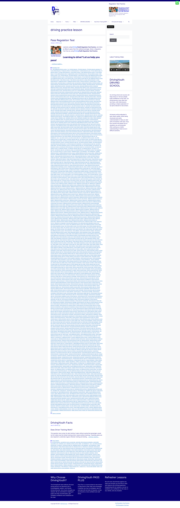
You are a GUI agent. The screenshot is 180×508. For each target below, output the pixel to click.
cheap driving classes (61, 159)
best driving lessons (86, 130)
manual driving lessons (66, 358)
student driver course (71, 399)
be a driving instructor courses (82, 119)
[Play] (111, 69)
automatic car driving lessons (77, 107)
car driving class (62, 139)
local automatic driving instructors (84, 351)
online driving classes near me (93, 372)
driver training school (56, 249)
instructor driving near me (92, 338)
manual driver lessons (86, 355)
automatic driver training (60, 110)
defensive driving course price (94, 206)
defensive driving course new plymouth (72, 203)
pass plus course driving (88, 375)
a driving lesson (93, 81)
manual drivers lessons (97, 355)
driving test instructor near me (74, 323)
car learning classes (62, 148)
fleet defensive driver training (64, 331)
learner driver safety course (94, 346)
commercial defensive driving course (59, 169)
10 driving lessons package (93, 69)
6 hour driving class (69, 78)
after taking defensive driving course (63, 99)
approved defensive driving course (67, 101)
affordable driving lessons (65, 98)
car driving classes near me (72, 139)
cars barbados (83, 151)
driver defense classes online (94, 233)
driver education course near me (81, 236)
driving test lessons (86, 323)
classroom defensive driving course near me (79, 168)
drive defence (76, 230)
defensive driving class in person (84, 189)
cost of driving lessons (93, 174)
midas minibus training (59, 361)
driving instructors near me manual (92, 290)
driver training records (91, 451)
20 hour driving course (93, 73)
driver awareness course (85, 232)
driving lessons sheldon (79, 314)
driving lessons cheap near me (68, 459)
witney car (84, 410)
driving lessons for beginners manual (70, 306)
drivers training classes (95, 255)
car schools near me (58, 151)
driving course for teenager (84, 268)
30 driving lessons (73, 75)
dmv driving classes (81, 226)
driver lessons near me (78, 241)
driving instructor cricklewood (84, 279)
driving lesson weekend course (62, 296)
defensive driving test (66, 220)
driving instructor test (64, 285)
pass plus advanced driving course (65, 375)
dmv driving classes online (57, 227)
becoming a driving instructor (57, 121)
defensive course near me (83, 183)
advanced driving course (56, 90)
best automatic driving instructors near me (80, 124)
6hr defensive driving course (95, 78)
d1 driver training (96, 178)
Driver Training (55, 440)
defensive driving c (70, 188)
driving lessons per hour (80, 312)
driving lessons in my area (70, 308)
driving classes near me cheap (78, 264)
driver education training (90, 238)
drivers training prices (86, 256)
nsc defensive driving (60, 369)
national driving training (89, 364)
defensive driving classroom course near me (79, 192)
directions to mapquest (60, 223)
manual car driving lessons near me (90, 354)
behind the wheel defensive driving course (81, 122)
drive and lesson (68, 230)
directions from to (77, 446)
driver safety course (57, 244)
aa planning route (70, 83)
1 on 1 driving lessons (72, 69)
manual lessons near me (79, 360)
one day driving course (89, 370)
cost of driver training (66, 174)
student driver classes (93, 398)
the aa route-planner (96, 402)
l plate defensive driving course (80, 343)
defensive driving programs (80, 217)
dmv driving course (68, 227)
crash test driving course (86, 178)
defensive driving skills (89, 218)
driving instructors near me (60, 290)
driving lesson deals (71, 293)
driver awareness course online (64, 233)
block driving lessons (56, 134)
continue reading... (57, 64)
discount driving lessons (72, 223)
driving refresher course (85, 319)
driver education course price (61, 238)
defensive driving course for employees (69, 197)
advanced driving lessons (82, 95)
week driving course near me (84, 408)
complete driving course (86, 169)
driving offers (69, 317)
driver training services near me (68, 249)
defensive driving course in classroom (78, 200)
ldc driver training (92, 343)
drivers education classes (93, 250)
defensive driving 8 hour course (58, 188)
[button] (119, 66)
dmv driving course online (79, 227)
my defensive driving (90, 363)
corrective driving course (95, 171)
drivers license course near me (68, 255)
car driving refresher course (63, 145)
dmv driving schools (59, 229)
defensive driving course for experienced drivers (90, 197)
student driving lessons (56, 401)
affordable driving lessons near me (80, 98)
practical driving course (90, 378)
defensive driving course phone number (77, 206)
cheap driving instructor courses (62, 160)
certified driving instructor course (63, 154)
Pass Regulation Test (63, 40)
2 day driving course (75, 72)
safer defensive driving (63, 392)
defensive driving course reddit (58, 207)
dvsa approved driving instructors (77, 326)
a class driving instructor (90, 79)
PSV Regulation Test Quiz (122, 505)
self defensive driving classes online (78, 393)
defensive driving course (56, 194)
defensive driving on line (91, 215)
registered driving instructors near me (65, 389)
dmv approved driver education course (87, 223)
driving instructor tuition (69, 288)
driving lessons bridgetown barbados (66, 300)
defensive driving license (85, 214)
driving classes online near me (84, 265)
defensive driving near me (79, 215)
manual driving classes (56, 357)
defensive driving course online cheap (75, 204)
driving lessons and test (59, 297)
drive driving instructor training (87, 230)
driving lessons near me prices (70, 311)
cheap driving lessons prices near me (62, 163)
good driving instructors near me (88, 332)
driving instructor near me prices (62, 283)
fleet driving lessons (76, 331)
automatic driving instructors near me (78, 111)
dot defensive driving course (57, 230)
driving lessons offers (92, 311)
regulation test (56, 390)
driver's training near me (89, 249)
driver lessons (69, 241)
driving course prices (81, 270)
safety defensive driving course (61, 393)
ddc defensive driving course (92, 180)
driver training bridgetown (77, 449)
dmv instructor (79, 229)
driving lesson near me (71, 294)
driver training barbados (65, 449)
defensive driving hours (60, 210)
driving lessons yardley (93, 316)
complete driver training (74, 169)
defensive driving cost (96, 192)
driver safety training (94, 244)
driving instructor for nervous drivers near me (88, 280)
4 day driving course (83, 75)
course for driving (97, 175)
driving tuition (88, 325)
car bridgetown (85, 443)
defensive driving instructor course (72, 212)
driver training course (81, 245)
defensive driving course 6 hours (70, 194)
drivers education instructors (86, 252)
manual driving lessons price (94, 358)
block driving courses (96, 133)
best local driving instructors (76, 131)
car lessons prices (69, 150)
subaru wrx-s (92, 401)
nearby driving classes (66, 367)
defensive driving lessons (96, 212)
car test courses (67, 151)
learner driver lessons (67, 346)
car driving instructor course (57, 142)
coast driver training (95, 168)
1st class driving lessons (64, 72)
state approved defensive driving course (91, 396)
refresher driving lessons (67, 386)
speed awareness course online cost (62, 396)
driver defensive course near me (58, 235)
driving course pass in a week (69, 270)
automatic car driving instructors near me (60, 107)
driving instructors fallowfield (82, 288)
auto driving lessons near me (78, 105)
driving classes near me (65, 264)
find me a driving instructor (80, 329)
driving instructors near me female (75, 290)
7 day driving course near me (77, 79)
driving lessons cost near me (84, 302)
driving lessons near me (78, 309)
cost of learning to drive (68, 175)
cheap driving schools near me (79, 163)
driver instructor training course (67, 239)
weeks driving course (77, 410)
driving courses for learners (66, 271)
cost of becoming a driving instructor (73, 172)
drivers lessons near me (94, 253)
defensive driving (66, 186)
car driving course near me (95, 139)
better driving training (88, 131)
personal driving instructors (78, 378)
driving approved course (86, 258)
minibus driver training (91, 361)
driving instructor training (90, 285)
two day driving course (74, 405)
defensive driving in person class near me (89, 210)
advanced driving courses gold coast (69, 93)
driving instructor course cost (72, 277)
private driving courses (83, 381)
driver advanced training (73, 232)
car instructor (96, 145)
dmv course (66, 224)
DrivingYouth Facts (61, 422)
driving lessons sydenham (92, 314)
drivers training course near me (73, 256)
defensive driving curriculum (68, 209)
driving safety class (75, 320)
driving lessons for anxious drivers (68, 305)
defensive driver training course (69, 185)
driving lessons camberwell (81, 300)
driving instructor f (60, 280)
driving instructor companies (69, 276)
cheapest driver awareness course (59, 166)
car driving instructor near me (71, 142)
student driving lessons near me (69, 401)
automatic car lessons (85, 108)
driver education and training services (87, 235)
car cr (58, 137)
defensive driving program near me (65, 217)
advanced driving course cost (70, 90)
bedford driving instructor (71, 121)
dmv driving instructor (91, 227)
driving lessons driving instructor (61, 303)
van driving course (94, 405)
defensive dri (93, 183)
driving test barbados (93, 322)
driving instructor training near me (88, 287)
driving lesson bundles (87, 291)
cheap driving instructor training (78, 160)
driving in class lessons (56, 274)
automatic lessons (79, 115)
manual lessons (69, 360)
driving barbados (77, 259)
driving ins (64, 274)
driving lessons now (82, 311)
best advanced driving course (63, 124)
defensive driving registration (61, 218)
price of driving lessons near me (70, 381)
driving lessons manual (82, 308)
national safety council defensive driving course (74, 366)
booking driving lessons (56, 136)
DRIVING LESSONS (85, 21)
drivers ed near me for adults (69, 250)
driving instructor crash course (69, 279)
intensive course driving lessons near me (71, 340)
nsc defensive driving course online (87, 369)
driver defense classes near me (79, 233)
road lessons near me (72, 390)
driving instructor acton (81, 274)
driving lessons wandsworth (68, 316)
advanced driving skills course (62, 96)
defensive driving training (77, 220)
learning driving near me (56, 349)
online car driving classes (64, 372)
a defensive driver (62, 81)
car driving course (84, 139)
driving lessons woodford (81, 316)
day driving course (74, 180)
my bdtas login (81, 363)
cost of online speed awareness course (83, 175)
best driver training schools (67, 127)
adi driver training (96, 83)
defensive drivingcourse (79, 221)
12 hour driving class (96, 70)
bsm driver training (66, 136)
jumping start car (60, 343)
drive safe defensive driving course (59, 232)
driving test (85, 322)
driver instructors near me (69, 448)
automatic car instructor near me (72, 108)
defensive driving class (91, 188)
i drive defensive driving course (87, 334)
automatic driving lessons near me (76, 113)
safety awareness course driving (77, 392)
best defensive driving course (88, 125)
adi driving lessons (91, 84)
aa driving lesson (62, 83)
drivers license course (56, 255)
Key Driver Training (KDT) (100, 21)
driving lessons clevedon (58, 302)
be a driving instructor (69, 119)
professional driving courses (86, 382)
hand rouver (65, 334)
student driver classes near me (58, 399)
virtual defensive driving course (65, 407)
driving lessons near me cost (91, 309)
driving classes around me (72, 261)
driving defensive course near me (73, 273)
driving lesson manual (60, 294)
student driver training (81, 399)
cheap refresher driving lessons (91, 165)
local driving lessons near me (89, 352)
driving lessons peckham (68, 312)
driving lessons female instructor (88, 303)
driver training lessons (68, 247)
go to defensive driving (63, 332)
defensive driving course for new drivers (77, 198)
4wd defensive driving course (95, 75)
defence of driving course (92, 181)
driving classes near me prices (58, 265)
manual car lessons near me (73, 355)
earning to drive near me (91, 326)
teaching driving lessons (65, 402)
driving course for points (71, 268)
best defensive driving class (73, 125)
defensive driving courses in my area (88, 207)
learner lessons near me (68, 348)
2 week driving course (72, 73)
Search (112, 34)
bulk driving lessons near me (88, 136)
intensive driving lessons (73, 341)
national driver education (77, 364)
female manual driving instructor (72, 328)
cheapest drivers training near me (75, 166)
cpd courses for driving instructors (59, 177)
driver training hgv (61, 451)
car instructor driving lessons (66, 146)
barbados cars (61, 118)
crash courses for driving (63, 178)
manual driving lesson (56, 358)
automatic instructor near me (57, 115)
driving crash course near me (57, 273)
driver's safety (79, 249)
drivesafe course (96, 256)
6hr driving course (55, 79)
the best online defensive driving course (60, 404)
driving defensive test (86, 273)
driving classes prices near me (58, 267)
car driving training (88, 145)
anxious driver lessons (89, 99)
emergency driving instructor (57, 328)
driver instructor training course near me (84, 239)
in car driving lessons (78, 335)
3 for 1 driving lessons (63, 75)
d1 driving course (66, 180)
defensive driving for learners (82, 209)
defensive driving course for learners (59, 198)
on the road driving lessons (60, 370)
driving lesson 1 (77, 291)
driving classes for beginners (75, 262)
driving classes (62, 261)
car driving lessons (97, 142)
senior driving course (84, 395)
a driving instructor (84, 81)
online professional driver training (82, 373)
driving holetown (96, 273)
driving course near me (56, 270)
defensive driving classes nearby (61, 192)
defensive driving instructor (57, 212)
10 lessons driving (65, 70)
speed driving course (77, 396)
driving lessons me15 (58, 309)
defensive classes (63, 183)
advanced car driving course (72, 86)
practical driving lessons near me (80, 379)
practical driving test (93, 379)
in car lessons (57, 337)
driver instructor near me (56, 448)
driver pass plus (88, 241)
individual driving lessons (64, 338)
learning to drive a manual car (69, 349)
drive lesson (97, 230)
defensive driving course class (68, 195)
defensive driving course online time (59, 206)
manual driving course (67, 357)
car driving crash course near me (84, 140)
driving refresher (75, 319)
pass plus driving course (80, 376)
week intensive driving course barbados (60, 468)
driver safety (70, 242)
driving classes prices (96, 265)
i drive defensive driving (74, 334)
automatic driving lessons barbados (59, 113)
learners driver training (80, 348)
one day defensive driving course (75, 370)
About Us (58, 21)
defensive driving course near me (85, 201)
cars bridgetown (91, 151)
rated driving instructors (75, 384)
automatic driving (71, 110)
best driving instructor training (80, 128)
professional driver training (72, 382)
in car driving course (67, 335)
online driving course (55, 373)
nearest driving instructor (78, 367)
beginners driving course (65, 122)
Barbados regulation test (84, 118)
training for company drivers (62, 405)
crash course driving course (74, 177)
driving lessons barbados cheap (69, 299)
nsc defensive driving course (72, 369)
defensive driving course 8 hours (86, 194)
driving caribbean (95, 259)
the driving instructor (75, 404)
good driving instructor (75, 332)
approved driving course (80, 102)
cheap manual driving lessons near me (60, 165)
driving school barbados (87, 320)
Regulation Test (55, 67)
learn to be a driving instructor (61, 344)
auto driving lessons (66, 105)
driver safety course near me (69, 244)
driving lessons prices (56, 314)
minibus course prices (81, 361)
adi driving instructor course (65, 84)
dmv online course (88, 229)
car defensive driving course (87, 137)
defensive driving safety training (76, 218)
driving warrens (56, 326)
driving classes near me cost (93, 264)
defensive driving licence (73, 214)
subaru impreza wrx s (83, 401)
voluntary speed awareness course (62, 408)
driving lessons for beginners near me (88, 306)
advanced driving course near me (73, 92)
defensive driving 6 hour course (92, 186)
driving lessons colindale (70, 302)
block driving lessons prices (82, 134)
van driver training (85, 405)
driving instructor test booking (76, 285)
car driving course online (56, 140)
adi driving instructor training (79, 84)
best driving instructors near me (73, 130)
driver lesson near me (60, 241)
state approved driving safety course (79, 398)
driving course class (89, 267)
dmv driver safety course (70, 226)
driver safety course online (83, 244)
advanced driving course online (88, 92)
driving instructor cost (82, 276)
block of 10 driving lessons (96, 134)
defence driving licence (79, 181)
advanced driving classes (78, 89)
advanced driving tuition (90, 96)
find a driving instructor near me (87, 328)
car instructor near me (78, 146)
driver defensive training (72, 235)
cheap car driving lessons (93, 156)
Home (52, 21)
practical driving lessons (66, 379)
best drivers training (78, 127)
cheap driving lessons (69, 162)
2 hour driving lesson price (60, 73)
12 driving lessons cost (84, 70)
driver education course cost (66, 236)
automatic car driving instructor (93, 105)
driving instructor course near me (87, 277)
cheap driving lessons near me (82, 162)
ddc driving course (58, 181)
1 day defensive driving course (59, 69)
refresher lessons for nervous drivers (80, 387)
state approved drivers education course (60, 398)
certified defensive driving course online (84, 153)
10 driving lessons (82, 69)
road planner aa (81, 390)
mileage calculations (70, 361)
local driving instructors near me (63, 352)
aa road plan (78, 83)
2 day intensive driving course (88, 72)
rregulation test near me (90, 390)
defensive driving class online (65, 191)
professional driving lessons (62, 384)
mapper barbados (90, 360)
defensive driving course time (73, 207)
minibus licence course (63, 363)
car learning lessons (86, 148)
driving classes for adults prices (60, 262)
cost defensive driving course (58, 172)
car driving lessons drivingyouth (58, 143)
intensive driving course (95, 340)
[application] (119, 65)
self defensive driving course (94, 393)
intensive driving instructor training (59, 341)
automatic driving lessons (93, 111)
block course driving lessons (84, 133)
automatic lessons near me (91, 115)
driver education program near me (76, 238)
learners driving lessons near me (93, 348)
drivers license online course (83, 255)
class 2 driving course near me (91, 166)
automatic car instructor (58, 108)
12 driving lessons (74, 70)
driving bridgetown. (85, 259)
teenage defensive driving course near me (81, 402)
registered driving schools (80, 389)
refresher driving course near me (89, 384)
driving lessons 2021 (83, 296)
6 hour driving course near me (81, 78)
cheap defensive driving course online (84, 157)
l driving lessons (68, 343)
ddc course (82, 180)
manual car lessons (61, 355)
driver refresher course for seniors (59, 242)
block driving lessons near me (68, 134)
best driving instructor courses (65, 128)
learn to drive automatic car (74, 344)
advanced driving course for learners (86, 90)
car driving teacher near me (76, 145)
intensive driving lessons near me (87, 341)
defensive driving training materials (64, 221)
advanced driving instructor (85, 93)
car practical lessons (79, 150)
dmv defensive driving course (76, 224)
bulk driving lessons (76, 136)
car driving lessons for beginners (74, 143)
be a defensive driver (58, 119)
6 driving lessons (78, 76)
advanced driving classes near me (93, 89)
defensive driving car (80, 188)
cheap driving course (86, 159)
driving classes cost (84, 261)
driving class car (54, 261)
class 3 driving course (63, 168)
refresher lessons (66, 387)
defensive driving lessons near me (59, 214)
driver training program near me (92, 247)
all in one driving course (78, 99)
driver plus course (96, 241)
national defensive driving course (63, 364)
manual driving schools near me (58, 360)
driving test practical (80, 325)
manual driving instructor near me (93, 357)
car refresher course (89, 150)
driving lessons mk (67, 309)
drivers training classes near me (58, 256)
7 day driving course (64, 79)
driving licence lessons (59, 317)
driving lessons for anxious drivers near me (86, 305)
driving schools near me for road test (61, 322)
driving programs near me (64, 319)
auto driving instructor (56, 105)
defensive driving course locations (68, 201)
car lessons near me (59, 150)
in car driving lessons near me (90, 335)
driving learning (69, 291)
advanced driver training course (82, 87)
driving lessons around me (87, 297)
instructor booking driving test (78, 338)
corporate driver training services (81, 171)
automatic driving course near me (83, 110)
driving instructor (71, 274)
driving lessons (73, 296)
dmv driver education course (57, 226)
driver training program (79, 247)
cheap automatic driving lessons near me (64, 156)
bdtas (91, 118)
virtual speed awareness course (80, 407)
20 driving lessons (82, 73)
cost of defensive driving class (90, 172)
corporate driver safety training (65, 171)
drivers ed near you (81, 250)
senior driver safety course (72, 395)
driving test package (70, 325)
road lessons (63, 390)
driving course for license (59, 268)
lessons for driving (62, 351)
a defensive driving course (73, 81)
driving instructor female (71, 280)
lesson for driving (93, 349)
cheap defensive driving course (67, 157)
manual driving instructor (78, 357)
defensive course (72, 183)
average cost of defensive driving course (86, 116)
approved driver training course (66, 102)
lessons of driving (71, 351)
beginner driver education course (85, 121)
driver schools (64, 245)
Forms (67, 21)
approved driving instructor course (59, 104)
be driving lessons (93, 119)
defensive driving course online (58, 204)
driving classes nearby (70, 265)
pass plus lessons (67, 378)
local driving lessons (76, 352)
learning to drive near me (82, 349)
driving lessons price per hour (93, 312)
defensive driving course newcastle (90, 203)
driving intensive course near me (58, 291)
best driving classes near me (91, 127)
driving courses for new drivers (81, 271)
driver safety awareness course (81, 242)
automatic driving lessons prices (92, 113)
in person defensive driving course (79, 337)
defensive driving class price (78, 191)
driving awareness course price (64, 259)
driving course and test (78, 267)
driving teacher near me (76, 322)
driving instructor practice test (91, 283)
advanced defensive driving (86, 86)
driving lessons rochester (67, 314)
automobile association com (69, 116)
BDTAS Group (63, 503)
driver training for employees (93, 245)
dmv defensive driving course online (92, 224)
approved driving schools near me (93, 104)
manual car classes (63, 354)
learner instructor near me (57, 348)
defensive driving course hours (61, 200)
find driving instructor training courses (64, 329)
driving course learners (96, 268)
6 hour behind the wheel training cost (91, 76)
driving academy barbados (73, 258)
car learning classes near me (74, 148)
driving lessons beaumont (83, 299)
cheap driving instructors (92, 160)
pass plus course (78, 375)
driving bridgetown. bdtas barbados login (65, 454)
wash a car (74, 408)
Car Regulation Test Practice (122, 503)
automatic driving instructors (61, 111)
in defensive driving (66, 337)
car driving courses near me (69, 140)
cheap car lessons (55, 157)
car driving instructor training (85, 142)
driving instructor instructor (73, 282)
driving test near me (59, 325)
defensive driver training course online (86, 185)
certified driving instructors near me (80, 154)
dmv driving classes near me (94, 226)
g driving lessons (95, 331)
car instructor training (89, 146)
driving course (68, 267)
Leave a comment (56, 413)
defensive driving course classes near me (85, 195)
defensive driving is (85, 212)
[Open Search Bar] (129, 22)
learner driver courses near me (89, 344)
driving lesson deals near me (83, 293)
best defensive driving (61, 125)
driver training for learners (57, 247)
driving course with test (92, 270)
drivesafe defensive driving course (59, 258)
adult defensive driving (60, 86)
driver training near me (80, 451)
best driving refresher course (62, 131)
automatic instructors (70, 115)
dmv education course (70, 229)
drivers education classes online (71, 252)
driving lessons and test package (73, 297)
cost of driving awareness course (79, 174)
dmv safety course (97, 229)
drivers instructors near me (82, 253)
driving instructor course (59, 277)
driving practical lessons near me (87, 317)
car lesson (94, 148)
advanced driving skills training (77, 96)
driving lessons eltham (74, 303)
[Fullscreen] (127, 69)
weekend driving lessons (65, 410)
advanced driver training (68, 87)
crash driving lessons (75, 178)
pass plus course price (60, 376)
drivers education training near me (67, 253)
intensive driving (85, 340)
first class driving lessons (93, 329)
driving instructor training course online (71, 287)
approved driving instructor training (76, 104)
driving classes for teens (88, 262)
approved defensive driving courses (84, 101)
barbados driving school (71, 118)
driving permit (75, 317)
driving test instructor (61, 323)
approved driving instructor (93, 102)
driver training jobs (70, 451)
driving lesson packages (82, 294)
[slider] (118, 69)
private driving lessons (60, 382)
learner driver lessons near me (80, 346)
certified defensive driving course (67, 153)
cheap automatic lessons (81, 156)
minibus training (73, 363)
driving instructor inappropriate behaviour (70, 455)
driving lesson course (61, 293)
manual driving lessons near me (80, 358)
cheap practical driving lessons (76, 165)
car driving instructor (97, 140)
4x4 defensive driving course (57, 76)
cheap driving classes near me (73, 159)
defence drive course (69, 181)
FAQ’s (74, 21)
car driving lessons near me (88, 143)
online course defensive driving (78, 372)
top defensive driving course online (88, 404)
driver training (72, 245)
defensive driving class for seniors (67, 189)
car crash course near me (74, 137)
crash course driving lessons (88, 177)
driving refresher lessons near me (63, 320)
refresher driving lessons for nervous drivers (84, 386)
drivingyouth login (64, 326)
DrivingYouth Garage (117, 21)
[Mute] (125, 69)
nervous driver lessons (89, 367)
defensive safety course (90, 221)
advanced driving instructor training (67, 95)
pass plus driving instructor (93, 376)
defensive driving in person (72, 210)
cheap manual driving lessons (94, 163)
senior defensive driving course (58, 395)
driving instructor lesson (86, 282)
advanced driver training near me (64, 89)
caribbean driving (75, 151)
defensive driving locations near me (63, 215)
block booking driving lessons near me (67, 133)
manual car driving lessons (75, 354)
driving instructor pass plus (77, 283)
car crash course (64, 137)
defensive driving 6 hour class (78, 186)
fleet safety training (86, 331)
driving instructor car (92, 274)
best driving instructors (59, 130)
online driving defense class (67, 373)
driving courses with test (95, 271)
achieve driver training (86, 83)
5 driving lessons (69, 76)
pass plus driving (70, 376)
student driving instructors (93, 399)
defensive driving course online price (92, 204)
